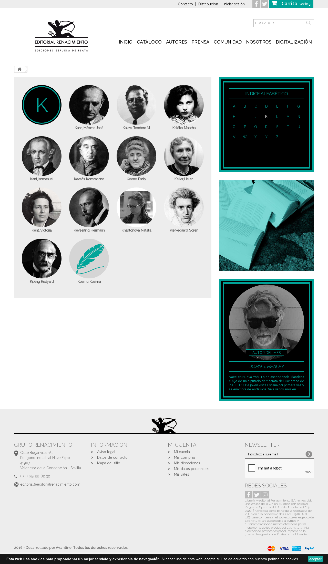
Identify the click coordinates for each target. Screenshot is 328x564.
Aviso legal (106, 452)
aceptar (315, 559)
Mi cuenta (182, 452)
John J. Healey (266, 366)
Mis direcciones (187, 463)
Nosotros (258, 42)
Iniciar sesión (234, 4)
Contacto (185, 4)
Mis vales (181, 474)
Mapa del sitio (108, 463)
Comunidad (228, 42)
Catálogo (149, 42)
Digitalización (294, 42)
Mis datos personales (191, 469)
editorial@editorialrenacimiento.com (50, 484)
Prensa (200, 42)
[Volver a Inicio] (19, 69)
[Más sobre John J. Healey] (266, 322)
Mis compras (185, 457)
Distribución (208, 4)
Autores (176, 42)
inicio (125, 42)
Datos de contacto (112, 457)
